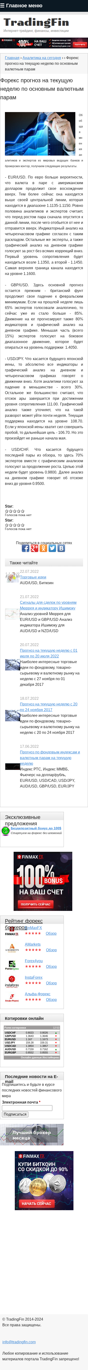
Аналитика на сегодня (42, 58)
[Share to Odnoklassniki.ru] (43, 548)
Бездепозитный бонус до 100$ (36, 828)
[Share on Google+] (34, 548)
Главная (12, 58)
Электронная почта (21, 1102)
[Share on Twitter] (52, 548)
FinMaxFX (33, 928)
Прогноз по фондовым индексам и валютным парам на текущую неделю (50, 757)
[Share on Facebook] (25, 548)
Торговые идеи (33, 577)
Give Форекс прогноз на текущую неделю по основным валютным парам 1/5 (7, 511)
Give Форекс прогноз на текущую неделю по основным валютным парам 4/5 (19, 511)
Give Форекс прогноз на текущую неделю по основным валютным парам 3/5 (15, 511)
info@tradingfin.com (19, 1342)
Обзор (51, 933)
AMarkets (33, 944)
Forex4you (34, 961)
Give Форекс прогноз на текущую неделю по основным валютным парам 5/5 (23, 511)
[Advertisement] (44, 1259)
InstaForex (33, 977)
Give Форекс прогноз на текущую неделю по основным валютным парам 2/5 (11, 511)
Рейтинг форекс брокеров (24, 924)
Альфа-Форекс (37, 994)
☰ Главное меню (21, 6)
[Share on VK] (61, 548)
